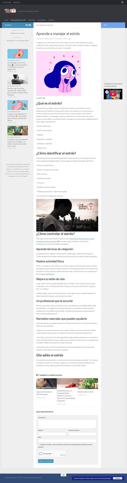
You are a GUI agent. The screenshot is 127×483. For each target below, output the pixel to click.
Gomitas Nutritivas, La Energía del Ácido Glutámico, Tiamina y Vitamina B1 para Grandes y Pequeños (66, 396)
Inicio (6, 20)
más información (107, 478)
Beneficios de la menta (85, 392)
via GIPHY (39, 98)
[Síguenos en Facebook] (26, 25)
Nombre (41, 430)
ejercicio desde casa (47, 274)
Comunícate (7, 2)
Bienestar (31, 20)
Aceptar (117, 478)
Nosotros (17, 2)
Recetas (51, 20)
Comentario (42, 417)
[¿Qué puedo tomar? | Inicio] (10, 10)
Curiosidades (41, 20)
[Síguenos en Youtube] (29, 25)
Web (39, 437)
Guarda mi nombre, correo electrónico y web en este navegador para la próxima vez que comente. (65, 446)
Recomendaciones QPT (18, 20)
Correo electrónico (74, 430)
